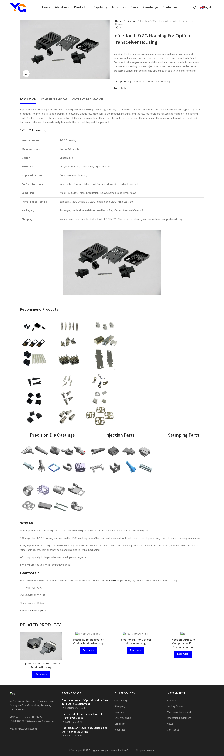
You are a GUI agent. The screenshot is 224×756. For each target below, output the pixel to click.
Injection (131, 21)
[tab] (28, 100)
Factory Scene (175, 706)
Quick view (56, 638)
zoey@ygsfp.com (37, 611)
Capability (119, 724)
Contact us (173, 730)
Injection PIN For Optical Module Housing (135, 641)
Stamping (119, 706)
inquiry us (114, 581)
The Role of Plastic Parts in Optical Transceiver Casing (82, 716)
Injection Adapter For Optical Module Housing (41, 665)
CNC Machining (122, 718)
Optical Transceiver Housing (154, 82)
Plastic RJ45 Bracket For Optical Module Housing (88, 641)
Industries (119, 730)
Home (118, 21)
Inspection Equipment (179, 718)
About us (172, 701)
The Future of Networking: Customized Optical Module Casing (85, 730)
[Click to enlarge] (26, 73)
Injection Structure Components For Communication (183, 643)
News (170, 724)
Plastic (123, 88)
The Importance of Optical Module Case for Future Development (85, 702)
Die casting (120, 701)
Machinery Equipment (179, 712)
